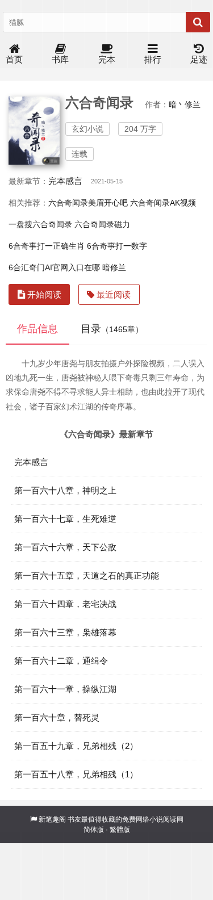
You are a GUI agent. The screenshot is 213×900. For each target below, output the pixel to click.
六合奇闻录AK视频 (163, 202)
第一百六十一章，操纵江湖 (65, 689)
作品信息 (37, 328)
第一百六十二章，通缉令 (61, 660)
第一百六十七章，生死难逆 (65, 519)
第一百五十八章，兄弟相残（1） (76, 774)
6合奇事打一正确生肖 (47, 245)
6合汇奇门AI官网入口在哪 (54, 267)
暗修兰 (114, 267)
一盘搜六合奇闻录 (40, 224)
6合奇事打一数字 (117, 245)
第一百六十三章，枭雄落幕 (65, 632)
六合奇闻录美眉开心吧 (88, 202)
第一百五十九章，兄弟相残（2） (76, 746)
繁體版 (120, 830)
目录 (112, 328)
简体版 (93, 830)
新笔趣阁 (52, 819)
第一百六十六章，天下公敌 (65, 547)
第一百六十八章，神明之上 (65, 490)
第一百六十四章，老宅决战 (65, 604)
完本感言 (65, 181)
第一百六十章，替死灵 (56, 717)
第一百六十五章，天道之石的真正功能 (86, 575)
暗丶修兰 (185, 104)
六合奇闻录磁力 (102, 224)
